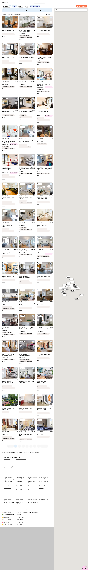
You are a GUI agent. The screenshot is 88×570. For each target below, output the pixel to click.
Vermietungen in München (7, 500)
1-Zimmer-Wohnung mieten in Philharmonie (20, 490)
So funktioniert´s (55, 2)
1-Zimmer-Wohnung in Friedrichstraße (32, 478)
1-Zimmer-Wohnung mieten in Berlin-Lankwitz (33, 482)
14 (38, 446)
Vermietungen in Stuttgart (9, 502)
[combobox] (71, 9)
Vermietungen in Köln (43, 499)
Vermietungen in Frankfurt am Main (33, 500)
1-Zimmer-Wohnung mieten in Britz (43, 478)
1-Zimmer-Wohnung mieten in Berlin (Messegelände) (8, 487)
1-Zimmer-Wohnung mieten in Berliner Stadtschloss (43, 483)
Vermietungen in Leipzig (33, 502)
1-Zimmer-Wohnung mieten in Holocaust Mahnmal (43, 487)
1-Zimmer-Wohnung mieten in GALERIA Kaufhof (9, 490)
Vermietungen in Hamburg (19, 500)
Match (48, 2)
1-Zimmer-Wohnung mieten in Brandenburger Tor (21, 483)
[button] (80, 2)
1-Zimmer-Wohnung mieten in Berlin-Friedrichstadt (20, 479)
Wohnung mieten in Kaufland (8, 468)
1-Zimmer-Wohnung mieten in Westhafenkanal (21, 486)
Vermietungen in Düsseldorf (19, 503)
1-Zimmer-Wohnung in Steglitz (8, 482)
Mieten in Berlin (7, 459)
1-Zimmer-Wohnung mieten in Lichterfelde (32, 490)
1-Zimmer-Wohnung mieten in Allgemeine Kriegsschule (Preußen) (9, 479)
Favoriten (63, 2)
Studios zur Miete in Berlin (21, 459)
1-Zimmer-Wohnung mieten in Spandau (32, 486)
